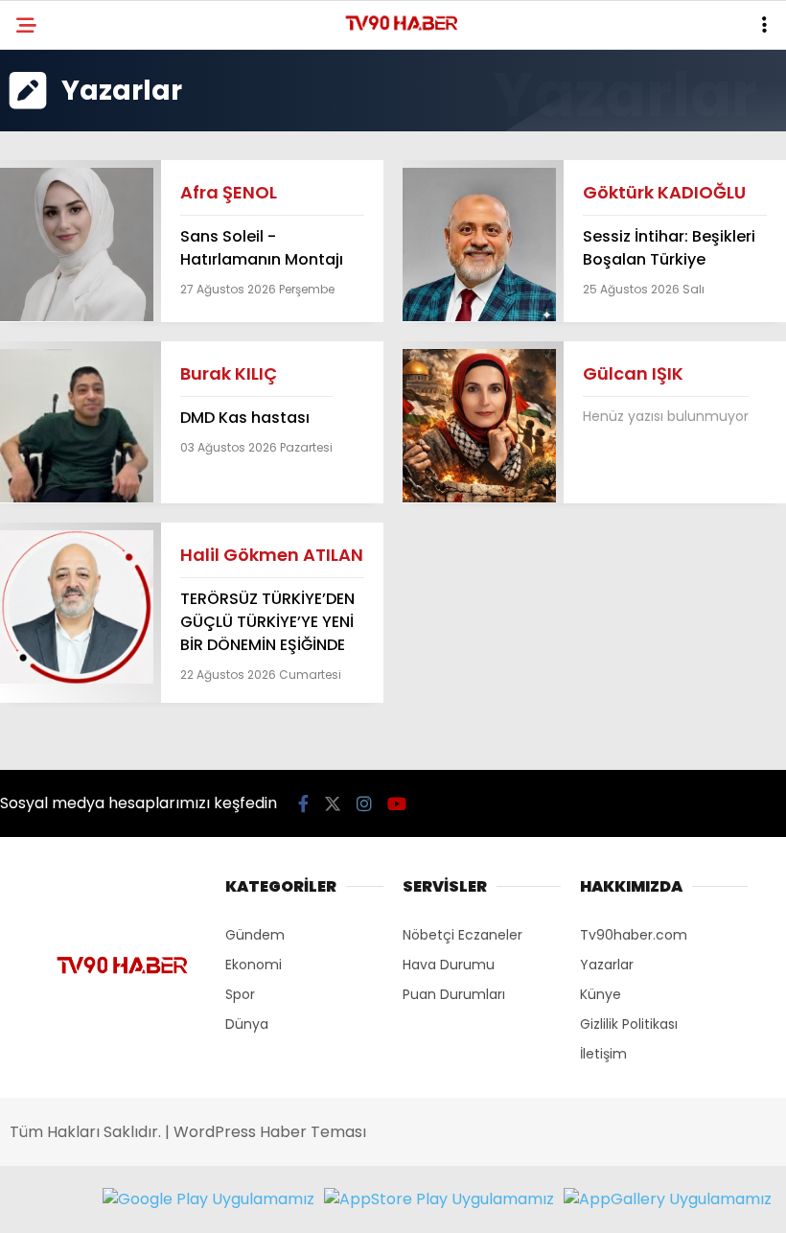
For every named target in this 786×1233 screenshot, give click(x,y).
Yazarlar (607, 964)
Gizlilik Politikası (629, 1024)
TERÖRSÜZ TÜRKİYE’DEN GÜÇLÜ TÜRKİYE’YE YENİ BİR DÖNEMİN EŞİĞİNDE (267, 622)
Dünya (246, 1024)
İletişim (603, 1053)
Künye (600, 994)
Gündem (255, 934)
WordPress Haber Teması (269, 1132)
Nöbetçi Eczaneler (462, 934)
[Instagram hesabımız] (364, 804)
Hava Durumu (449, 964)
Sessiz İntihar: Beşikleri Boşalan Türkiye (669, 247)
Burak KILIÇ (228, 373)
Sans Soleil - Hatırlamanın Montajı (261, 247)
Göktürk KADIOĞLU (664, 192)
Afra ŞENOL (228, 192)
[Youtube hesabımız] (396, 804)
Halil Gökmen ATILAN (271, 555)
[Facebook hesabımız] (303, 804)
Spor (240, 994)
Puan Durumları (454, 994)
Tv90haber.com (633, 934)
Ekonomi (253, 964)
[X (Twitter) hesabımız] (332, 804)
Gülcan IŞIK (633, 373)
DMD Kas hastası (245, 418)
